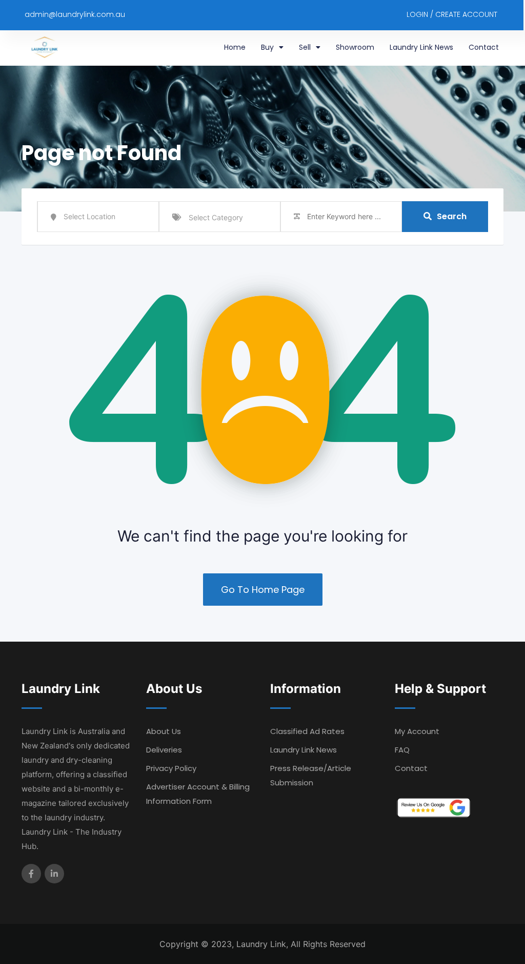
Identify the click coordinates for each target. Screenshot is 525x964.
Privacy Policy (171, 768)
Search (452, 216)
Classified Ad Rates (307, 731)
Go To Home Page (263, 589)
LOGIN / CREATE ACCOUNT (452, 14)
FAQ (402, 749)
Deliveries (164, 749)
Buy (267, 47)
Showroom (355, 47)
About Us (163, 731)
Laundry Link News (421, 47)
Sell (305, 47)
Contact (484, 47)
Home (235, 47)
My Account (417, 731)
